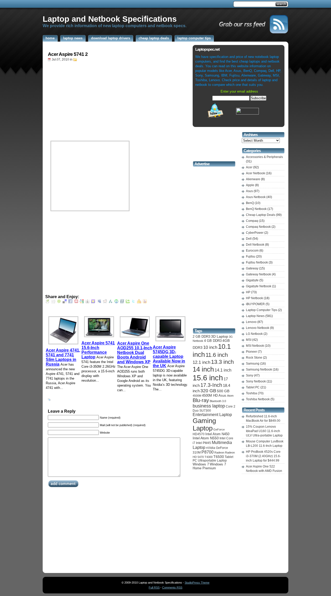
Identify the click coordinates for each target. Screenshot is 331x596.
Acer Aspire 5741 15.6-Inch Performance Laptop (98, 350)
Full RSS (154, 587)
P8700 (207, 452)
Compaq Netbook (258, 227)
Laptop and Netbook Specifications (110, 18)
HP (248, 292)
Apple (250, 185)
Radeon (219, 452)
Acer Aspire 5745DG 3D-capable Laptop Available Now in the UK (169, 356)
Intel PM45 (203, 443)
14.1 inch (223, 370)
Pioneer (251, 351)
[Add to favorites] (93, 302)
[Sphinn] (59, 302)
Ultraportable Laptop (212, 460)
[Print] (48, 302)
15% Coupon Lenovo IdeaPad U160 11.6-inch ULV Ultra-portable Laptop (264, 431)
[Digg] (53, 302)
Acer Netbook (255, 173)
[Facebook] (70, 302)
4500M (197, 395)
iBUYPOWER (255, 304)
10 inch (210, 347)
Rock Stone (254, 357)
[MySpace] (99, 302)
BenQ (250, 203)
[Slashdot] (111, 302)
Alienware (253, 179)
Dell (249, 238)
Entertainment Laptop (212, 414)
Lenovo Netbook (257, 328)
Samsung (252, 363)
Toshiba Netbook (258, 399)
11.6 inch (217, 355)
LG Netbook (254, 334)
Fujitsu (250, 256)
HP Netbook (254, 298)
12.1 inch (201, 362)
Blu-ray (201, 400)
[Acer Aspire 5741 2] (90, 213)
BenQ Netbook (256, 209)
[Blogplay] (87, 302)
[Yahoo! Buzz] (145, 302)
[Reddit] (105, 302)
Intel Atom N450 (217, 434)
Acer (249, 167)
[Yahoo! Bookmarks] (139, 302)
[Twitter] (133, 302)
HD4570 (199, 434)
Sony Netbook (256, 381)
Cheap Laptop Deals (260, 215)
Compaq (252, 221)
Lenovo (251, 322)
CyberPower (255, 233)
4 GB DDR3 (213, 341)
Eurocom (252, 250)
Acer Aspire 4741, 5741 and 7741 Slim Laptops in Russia (63, 357)
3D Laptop (219, 336)
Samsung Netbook (259, 369)
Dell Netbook (255, 244)
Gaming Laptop (204, 424)
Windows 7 (201, 464)
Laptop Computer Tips (261, 310)
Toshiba (251, 393)
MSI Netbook (255, 346)
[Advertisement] (137, 4)
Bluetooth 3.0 (218, 401)
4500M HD (210, 395)
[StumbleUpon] (116, 302)
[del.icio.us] (65, 302)
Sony (249, 375)
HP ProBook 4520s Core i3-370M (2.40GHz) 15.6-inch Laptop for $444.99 (263, 456)
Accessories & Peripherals (264, 157)
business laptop (209, 406)
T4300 (209, 456)
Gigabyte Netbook (258, 286)
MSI (248, 340)
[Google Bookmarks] (82, 302)
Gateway (252, 268)
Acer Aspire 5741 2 (68, 54)
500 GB (223, 391)
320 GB (208, 390)
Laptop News (255, 316)
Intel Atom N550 (206, 438)
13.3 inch (222, 362)
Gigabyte (252, 280)
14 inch (203, 369)
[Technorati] (128, 302)
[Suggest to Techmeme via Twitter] (122, 302)
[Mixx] (76, 302)
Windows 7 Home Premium (209, 466)
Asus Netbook (256, 197)
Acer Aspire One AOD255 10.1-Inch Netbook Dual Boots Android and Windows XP (134, 352)
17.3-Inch (211, 385)
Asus (222, 395)
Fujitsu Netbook (257, 262)
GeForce (219, 429)
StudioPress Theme (197, 582)
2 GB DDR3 (201, 336)
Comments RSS (172, 587)
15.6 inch (208, 377)
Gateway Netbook (258, 274)
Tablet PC (253, 387)
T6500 (218, 457)
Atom (230, 395)
